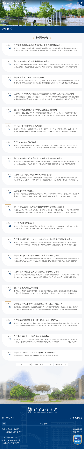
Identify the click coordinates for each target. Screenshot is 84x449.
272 (33, 364)
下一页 (49, 364)
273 (36, 364)
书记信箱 (9, 417)
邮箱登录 (43, 424)
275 (43, 364)
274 (40, 364)
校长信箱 (77, 417)
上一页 (20, 364)
